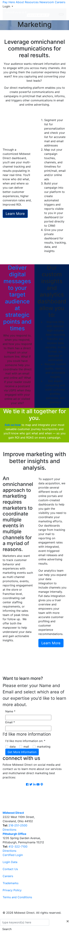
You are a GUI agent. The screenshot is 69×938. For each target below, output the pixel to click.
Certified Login (13, 855)
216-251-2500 (17, 825)
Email (10, 722)
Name (10, 711)
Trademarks (10, 883)
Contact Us (10, 869)
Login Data (10, 862)
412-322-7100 (17, 846)
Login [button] (7, 6)
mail (26, 746)
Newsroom (46, 2)
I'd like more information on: (25, 741)
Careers (60, 2)
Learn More (15, 214)
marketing (43, 746)
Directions (9, 829)
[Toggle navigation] (61, 14)
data (13, 746)
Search (7, 929)
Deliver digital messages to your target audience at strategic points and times (17, 298)
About (20, 2)
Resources (32, 2)
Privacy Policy (12, 890)
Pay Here (9, 2)
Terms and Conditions (17, 897)
